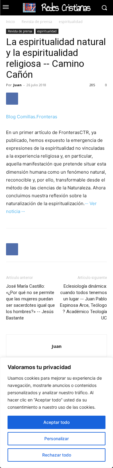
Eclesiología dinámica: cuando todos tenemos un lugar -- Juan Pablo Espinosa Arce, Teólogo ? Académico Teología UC (83, 302)
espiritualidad (71, 21)
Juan (17, 85)
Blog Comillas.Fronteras (31, 116)
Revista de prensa (37, 21)
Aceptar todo (56, 422)
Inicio (10, 21)
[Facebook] (12, 99)
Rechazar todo (56, 454)
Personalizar (56, 438)
